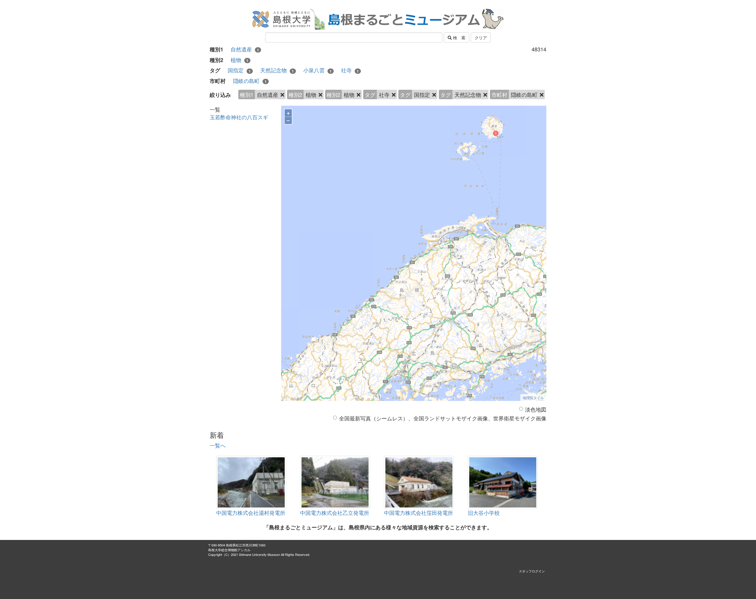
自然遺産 (245, 49)
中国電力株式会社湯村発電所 (250, 512)
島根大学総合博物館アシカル (229, 549)
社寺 (350, 70)
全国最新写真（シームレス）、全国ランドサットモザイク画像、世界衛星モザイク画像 (442, 418)
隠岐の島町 (250, 80)
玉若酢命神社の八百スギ (239, 117)
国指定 (239, 70)
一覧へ (218, 445)
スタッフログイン (532, 571)
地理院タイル (533, 397)
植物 (239, 59)
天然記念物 (277, 70)
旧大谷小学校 (484, 512)
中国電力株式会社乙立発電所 (334, 512)
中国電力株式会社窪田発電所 (418, 512)
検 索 (458, 37)
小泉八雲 (317, 70)
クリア (481, 37)
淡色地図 (535, 409)
